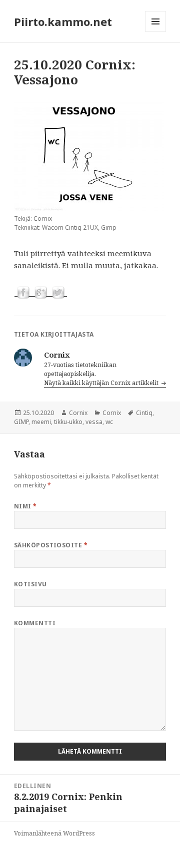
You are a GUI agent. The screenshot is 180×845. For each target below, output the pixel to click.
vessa (94, 422)
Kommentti (35, 623)
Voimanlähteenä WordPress (54, 833)
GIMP (21, 422)
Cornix (78, 413)
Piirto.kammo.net (63, 21)
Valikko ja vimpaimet (156, 31)
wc (109, 422)
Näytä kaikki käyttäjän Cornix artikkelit (102, 383)
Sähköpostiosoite (51, 545)
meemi (41, 422)
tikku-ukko (68, 422)
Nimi (25, 506)
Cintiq (144, 413)
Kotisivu (30, 584)
